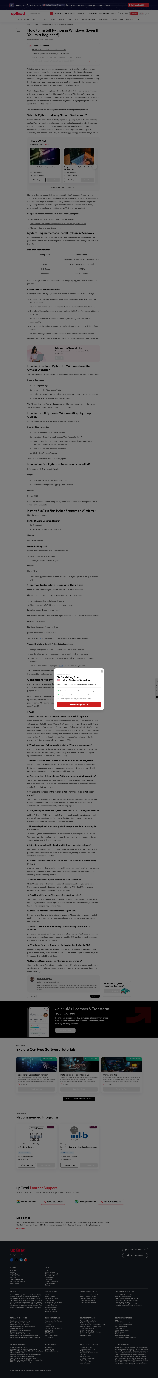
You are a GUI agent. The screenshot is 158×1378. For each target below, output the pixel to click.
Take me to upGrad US (79, 705)
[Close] (102, 671)
